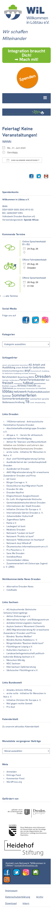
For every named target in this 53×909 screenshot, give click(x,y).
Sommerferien (24, 395)
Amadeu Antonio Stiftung (19, 689)
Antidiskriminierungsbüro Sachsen (24, 622)
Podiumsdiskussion (38, 391)
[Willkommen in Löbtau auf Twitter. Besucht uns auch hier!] (36, 322)
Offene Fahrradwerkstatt (34, 259)
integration (13, 386)
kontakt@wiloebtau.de (26, 865)
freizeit (7, 383)
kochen (42, 388)
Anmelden (12, 771)
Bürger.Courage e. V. (17, 482)
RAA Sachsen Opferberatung (21, 666)
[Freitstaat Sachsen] (26, 837)
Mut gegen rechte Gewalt (19, 703)
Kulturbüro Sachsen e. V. (19, 650)
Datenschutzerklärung (17, 896)
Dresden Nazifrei (15, 492)
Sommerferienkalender (16, 398)
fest (47, 380)
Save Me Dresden (15, 553)
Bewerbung (23, 377)
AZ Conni (11, 479)
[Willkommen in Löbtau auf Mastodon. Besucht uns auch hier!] (36, 874)
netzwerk (20, 392)
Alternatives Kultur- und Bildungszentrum (28, 619)
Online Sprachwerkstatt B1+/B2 (34, 243)
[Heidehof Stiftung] (23, 855)
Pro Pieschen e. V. (16, 549)
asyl (27, 370)
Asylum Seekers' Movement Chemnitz (26, 626)
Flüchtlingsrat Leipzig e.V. (20, 646)
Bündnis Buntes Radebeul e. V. (22, 639)
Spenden (27, 77)
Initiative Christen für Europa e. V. (24, 509)
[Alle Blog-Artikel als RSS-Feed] (7, 882)
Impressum (11, 890)
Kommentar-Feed (15, 778)
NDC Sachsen (13, 663)
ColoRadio (12, 589)
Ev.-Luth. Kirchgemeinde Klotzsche (24, 499)
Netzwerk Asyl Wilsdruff (19, 543)
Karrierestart (21, 388)
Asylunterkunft (36, 371)
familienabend (14, 380)
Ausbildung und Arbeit (20, 373)
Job (39, 386)
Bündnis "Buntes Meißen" (19, 636)
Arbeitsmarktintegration (13, 371)
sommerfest (35, 399)
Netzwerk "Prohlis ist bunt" (20, 536)
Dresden (43, 376)
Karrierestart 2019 (32, 388)
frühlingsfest (18, 383)
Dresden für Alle (15, 489)
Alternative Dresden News (20, 586)
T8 (27, 401)
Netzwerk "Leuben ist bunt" (20, 533)
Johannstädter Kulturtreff (20, 516)
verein (32, 402)
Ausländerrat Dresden (18, 468)
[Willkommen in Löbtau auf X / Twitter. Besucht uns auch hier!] (17, 874)
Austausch (32, 373)
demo (31, 376)
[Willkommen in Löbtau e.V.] (26, 25)
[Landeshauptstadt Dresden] (26, 819)
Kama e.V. (12, 522)
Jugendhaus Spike (16, 519)
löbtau (7, 391)
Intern (26, 903)
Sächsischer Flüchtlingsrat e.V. (22, 670)
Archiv (39, 896)
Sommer (6, 395)
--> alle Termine (10, 296)
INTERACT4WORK (27, 385)
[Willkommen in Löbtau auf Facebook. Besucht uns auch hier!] (27, 322)
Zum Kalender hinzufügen (24, 160)
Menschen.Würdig (16, 660)
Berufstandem (9, 376)
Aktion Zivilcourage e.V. (19, 616)
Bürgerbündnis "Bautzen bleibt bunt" (25, 643)
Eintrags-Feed (14, 775)
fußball (28, 383)
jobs (15, 388)
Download (11, 903)
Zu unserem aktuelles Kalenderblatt (20, 726)
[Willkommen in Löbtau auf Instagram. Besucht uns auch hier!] (46, 322)
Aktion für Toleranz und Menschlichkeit (26, 441)
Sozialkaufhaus (14, 556)
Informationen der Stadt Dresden (23, 506)
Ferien (23, 380)
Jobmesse (7, 388)
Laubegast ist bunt (16, 526)
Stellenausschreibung (13, 402)
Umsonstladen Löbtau (18, 560)
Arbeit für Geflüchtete (33, 367)
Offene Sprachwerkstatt (34, 277)
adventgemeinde (13, 365)
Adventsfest (24, 365)
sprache (45, 399)
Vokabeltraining (40, 402)
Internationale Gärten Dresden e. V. (25, 512)
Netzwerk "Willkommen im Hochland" (25, 539)
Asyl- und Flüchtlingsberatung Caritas (26, 458)
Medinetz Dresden (16, 529)
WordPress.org (14, 781)
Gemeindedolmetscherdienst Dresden (26, 502)
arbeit (18, 367)
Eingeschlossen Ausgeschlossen (23, 495)
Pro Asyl (11, 706)
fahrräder (5, 380)
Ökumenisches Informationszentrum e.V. (27, 546)
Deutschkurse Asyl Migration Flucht (25, 485)
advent (4, 365)
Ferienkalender (36, 380)
